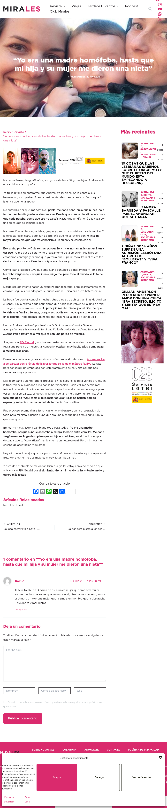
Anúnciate (91, 750)
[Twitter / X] (160, 19)
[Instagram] (160, 4)
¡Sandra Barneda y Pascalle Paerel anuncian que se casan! (140, 212)
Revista (56, 6)
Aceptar (57, 777)
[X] (55, 492)
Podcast (131, 6)
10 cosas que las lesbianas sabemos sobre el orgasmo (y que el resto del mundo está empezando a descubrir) (141, 173)
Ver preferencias (141, 777)
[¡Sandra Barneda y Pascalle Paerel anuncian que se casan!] (129, 199)
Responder (22, 610)
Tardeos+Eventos (101, 6)
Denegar (99, 777)
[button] (160, 758)
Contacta (113, 750)
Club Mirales (59, 11)
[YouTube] (160, 9)
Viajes (76, 6)
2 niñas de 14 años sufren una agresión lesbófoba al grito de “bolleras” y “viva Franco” (141, 254)
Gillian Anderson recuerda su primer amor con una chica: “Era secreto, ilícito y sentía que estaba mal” (141, 300)
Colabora (69, 750)
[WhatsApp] (160, 14)
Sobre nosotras (43, 750)
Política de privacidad (143, 750)
